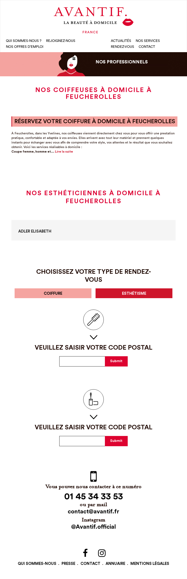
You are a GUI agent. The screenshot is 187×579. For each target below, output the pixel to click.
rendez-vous (122, 47)
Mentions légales (149, 564)
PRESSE (68, 564)
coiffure (53, 293)
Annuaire (115, 564)
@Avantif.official (93, 527)
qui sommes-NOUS (37, 564)
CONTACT (147, 47)
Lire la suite (64, 151)
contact (90, 564)
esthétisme (134, 293)
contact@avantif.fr (93, 512)
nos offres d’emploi (24, 47)
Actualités (121, 41)
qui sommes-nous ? (24, 41)
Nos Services (148, 41)
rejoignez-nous (60, 41)
